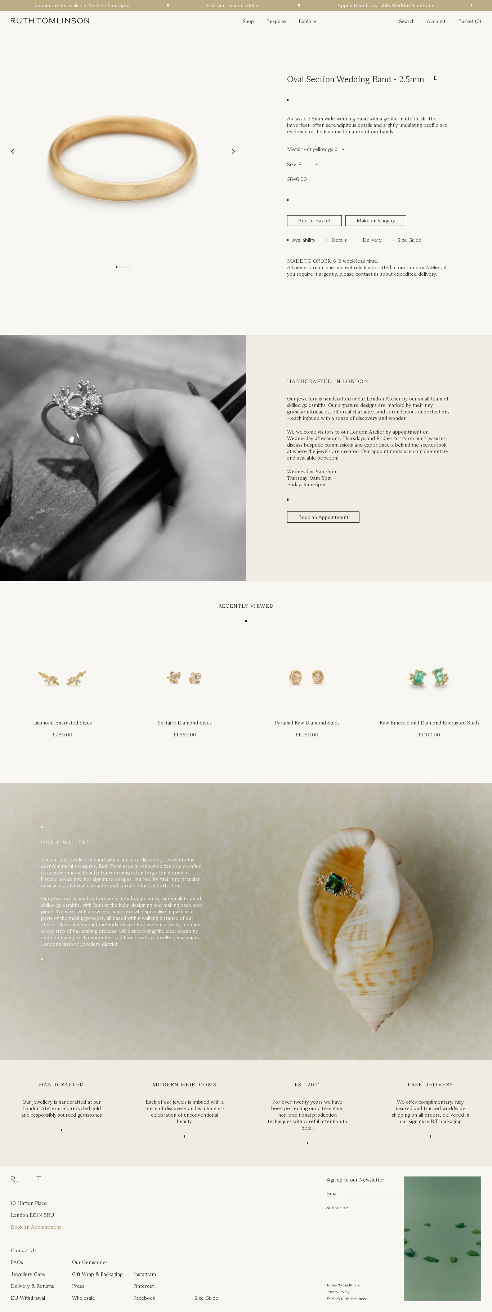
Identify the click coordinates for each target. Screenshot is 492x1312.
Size (291, 164)
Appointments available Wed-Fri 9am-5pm (67, 5)
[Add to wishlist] (435, 78)
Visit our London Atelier (219, 5)
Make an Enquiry (376, 220)
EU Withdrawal (28, 1298)
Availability (304, 240)
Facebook (144, 1298)
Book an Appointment (323, 517)
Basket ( (467, 21)
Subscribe (337, 1207)
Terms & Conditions (342, 1284)
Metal (293, 149)
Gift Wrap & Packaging (97, 1274)
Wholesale (83, 1298)
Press (78, 1286)
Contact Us (24, 1250)
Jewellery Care (28, 1274)
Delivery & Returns (32, 1286)
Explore (307, 21)
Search (407, 21)
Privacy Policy (338, 1291)
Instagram (144, 1274)
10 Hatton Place (29, 1203)
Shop (248, 21)
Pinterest (143, 1286)
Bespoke (276, 21)
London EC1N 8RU (32, 1215)
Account (436, 21)
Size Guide (409, 240)
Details (339, 240)
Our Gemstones (90, 1262)
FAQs (17, 1262)
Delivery (372, 240)
